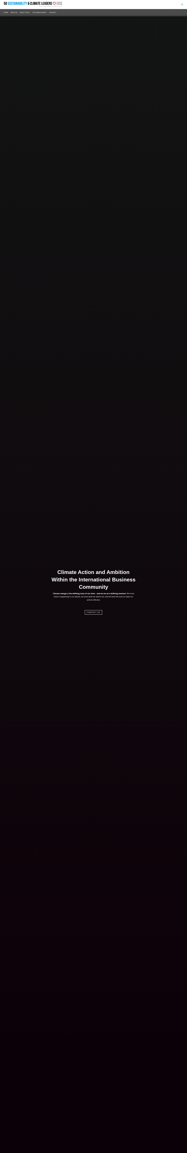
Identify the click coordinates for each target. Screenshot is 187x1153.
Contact (52, 12)
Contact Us (93, 612)
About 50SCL (25, 12)
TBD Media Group (39, 12)
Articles (13, 12)
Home (6, 12)
